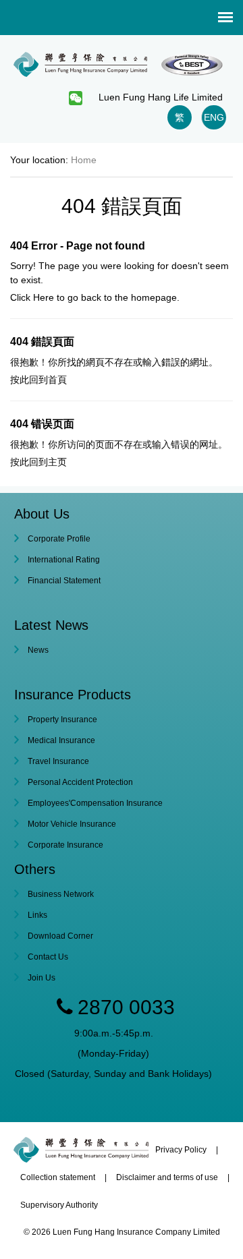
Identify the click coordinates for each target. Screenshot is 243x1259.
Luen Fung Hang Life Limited (161, 97)
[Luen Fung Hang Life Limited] (122, 60)
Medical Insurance (61, 740)
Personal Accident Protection (80, 782)
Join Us (41, 978)
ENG (214, 117)
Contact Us (48, 957)
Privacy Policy (181, 1149)
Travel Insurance (58, 761)
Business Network (61, 894)
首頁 (57, 379)
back (91, 297)
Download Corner (60, 936)
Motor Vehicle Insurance (72, 824)
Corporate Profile (59, 539)
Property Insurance (62, 719)
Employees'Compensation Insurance (95, 803)
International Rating (64, 559)
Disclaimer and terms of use (167, 1177)
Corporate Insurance (65, 845)
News (38, 650)
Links (37, 915)
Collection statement (57, 1177)
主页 (57, 462)
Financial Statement (64, 580)
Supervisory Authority (59, 1205)
